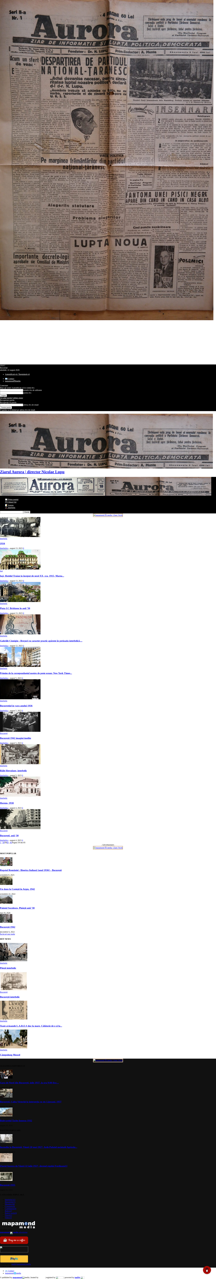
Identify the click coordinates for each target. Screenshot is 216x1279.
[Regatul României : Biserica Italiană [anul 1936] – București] (6, 865)
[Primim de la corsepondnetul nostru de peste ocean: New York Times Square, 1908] (20, 666)
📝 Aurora (9, 505)
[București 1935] (6, 1180)
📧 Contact (9, 379)
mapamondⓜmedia (12, 381)
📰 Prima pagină (11, 499)
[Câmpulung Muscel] (13, 1048)
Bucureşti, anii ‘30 (9, 835)
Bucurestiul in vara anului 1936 (16, 705)
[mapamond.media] (14, 1262)
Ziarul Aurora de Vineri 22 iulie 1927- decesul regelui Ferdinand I (33, 1166)
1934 (2, 543)
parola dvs (27, 393)
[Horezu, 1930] (20, 796)
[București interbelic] (13, 990)
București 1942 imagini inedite (15, 738)
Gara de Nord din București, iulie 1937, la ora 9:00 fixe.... (29, 1082)
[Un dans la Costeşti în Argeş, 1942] (6, 884)
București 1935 (7, 1185)
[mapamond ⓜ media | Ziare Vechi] (108, 515)
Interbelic (3, 539)
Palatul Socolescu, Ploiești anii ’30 (17, 908)
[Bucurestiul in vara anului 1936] (20, 699)
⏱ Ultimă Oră (10, 502)
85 (11, 842)
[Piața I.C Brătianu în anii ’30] (20, 601)
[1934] (20, 536)
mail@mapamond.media (21, 1264)
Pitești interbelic (8, 968)
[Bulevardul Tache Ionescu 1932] (6, 1116)
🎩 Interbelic (10, 508)
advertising (13, 1232)
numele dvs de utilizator (32, 390)
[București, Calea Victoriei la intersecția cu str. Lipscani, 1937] (6, 1097)
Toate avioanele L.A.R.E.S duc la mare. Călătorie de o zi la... (31, 1026)
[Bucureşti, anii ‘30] (20, 828)
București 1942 (7, 927)
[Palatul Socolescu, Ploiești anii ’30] (6, 903)
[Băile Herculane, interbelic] (20, 763)
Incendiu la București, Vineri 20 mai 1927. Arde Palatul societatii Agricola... (38, 1147)
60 (7, 842)
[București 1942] (6, 922)
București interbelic (10, 997)
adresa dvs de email (30, 405)
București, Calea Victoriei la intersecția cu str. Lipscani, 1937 (31, 1101)
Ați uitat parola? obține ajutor (11, 398)
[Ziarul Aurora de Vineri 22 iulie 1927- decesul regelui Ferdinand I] (6, 1161)
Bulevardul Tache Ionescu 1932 (16, 1120)
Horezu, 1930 (7, 803)
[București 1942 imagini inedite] (20, 731)
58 (3, 842)
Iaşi (1, 571)
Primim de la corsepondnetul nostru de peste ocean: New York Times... (36, 673)
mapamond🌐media (13, 1273)
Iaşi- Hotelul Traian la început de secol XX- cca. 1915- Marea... (32, 576)
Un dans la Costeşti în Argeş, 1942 (17, 889)
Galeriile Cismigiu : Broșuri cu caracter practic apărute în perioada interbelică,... (41, 640)
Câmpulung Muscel (10, 1054)
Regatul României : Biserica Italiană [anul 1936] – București (31, 870)
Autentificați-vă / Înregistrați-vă (17, 374)
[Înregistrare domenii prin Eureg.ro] (59, 1277)
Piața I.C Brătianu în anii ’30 (15, 608)
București (4, 733)
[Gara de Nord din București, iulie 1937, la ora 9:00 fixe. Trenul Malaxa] (6, 1078)
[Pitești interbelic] (13, 961)
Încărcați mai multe (7, 934)
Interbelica (4, 548)
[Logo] (53, 495)
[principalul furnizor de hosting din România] (42, 1277)
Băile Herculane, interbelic (13, 770)
